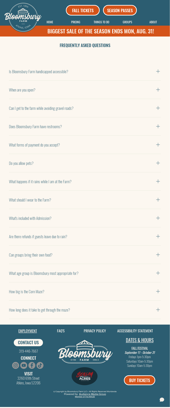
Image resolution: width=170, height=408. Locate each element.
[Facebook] (31, 365)
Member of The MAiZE (85, 396)
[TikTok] (39, 365)
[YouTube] (23, 365)
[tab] (16, 56)
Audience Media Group (92, 394)
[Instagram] (15, 365)
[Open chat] (162, 399)
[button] (76, 22)
